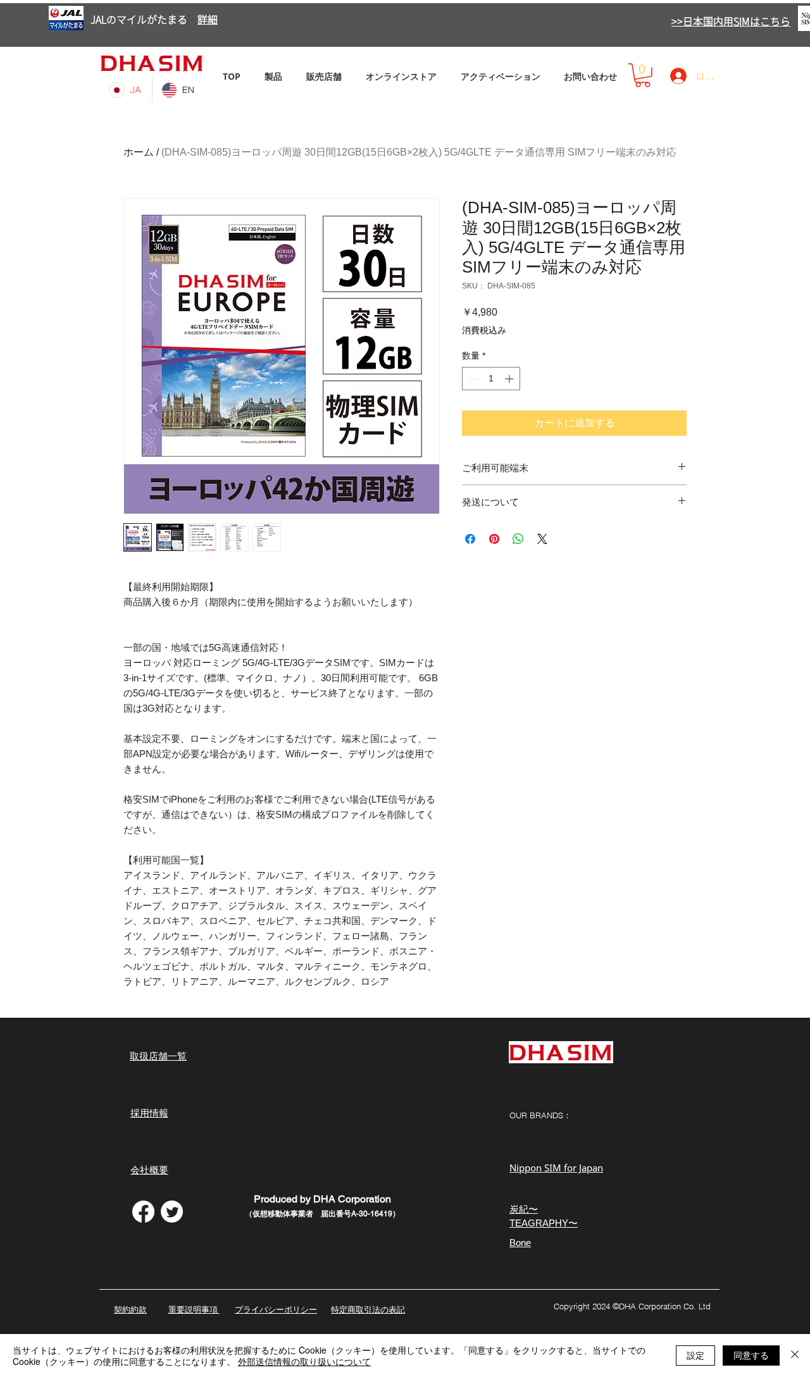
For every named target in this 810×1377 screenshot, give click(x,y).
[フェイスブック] (143, 1212)
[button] (642, 75)
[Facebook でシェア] (470, 538)
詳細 (207, 20)
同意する (751, 1355)
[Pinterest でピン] (494, 538)
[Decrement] (472, 378)
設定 (695, 1355)
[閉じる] (794, 1355)
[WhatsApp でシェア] (518, 538)
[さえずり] (172, 1212)
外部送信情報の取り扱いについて (304, 1361)
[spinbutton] (491, 378)
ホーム (138, 152)
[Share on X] (542, 538)
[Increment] (510, 378)
